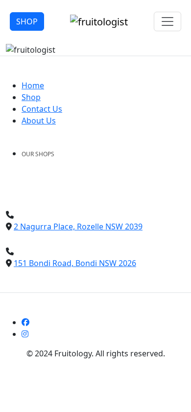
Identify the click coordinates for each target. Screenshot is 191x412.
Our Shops (38, 154)
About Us (39, 120)
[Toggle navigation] (167, 21)
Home (33, 85)
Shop (31, 97)
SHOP (27, 21)
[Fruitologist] (99, 21)
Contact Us (42, 108)
